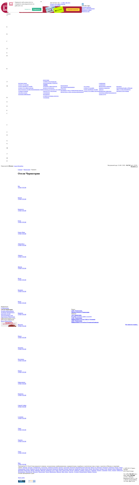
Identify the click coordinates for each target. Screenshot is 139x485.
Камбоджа (9, 71)
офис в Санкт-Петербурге (123, 89)
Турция (9, 130)
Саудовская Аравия (12, 115)
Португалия (10, 109)
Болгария (9, 31)
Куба (8, 78)
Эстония (9, 156)
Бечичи (20, 197)
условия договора (23, 91)
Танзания (9, 128)
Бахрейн (9, 28)
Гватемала (9, 42)
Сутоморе (20, 417)
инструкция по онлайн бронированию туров (30, 89)
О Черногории (5, 308)
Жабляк (20, 267)
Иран (8, 63)
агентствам (46, 80)
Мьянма (9, 96)
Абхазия (9, 16)
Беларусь (9, 29)
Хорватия (9, 142)
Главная (20, 169)
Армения (9, 25)
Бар (19, 186)
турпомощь (46, 97)
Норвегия (9, 100)
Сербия (9, 120)
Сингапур (9, 122)
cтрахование (46, 92)
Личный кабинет (86, 7)
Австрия (9, 18)
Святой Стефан (22, 405)
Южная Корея (10, 159)
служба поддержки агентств (50, 96)
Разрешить (36, 9)
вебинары (63, 88)
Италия (9, 67)
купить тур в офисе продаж (57, 4)
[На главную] (6, 12)
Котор (19, 301)
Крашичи (20, 313)
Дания (8, 50)
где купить (87, 86)
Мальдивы (9, 90)
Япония (9, 164)
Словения (9, 123)
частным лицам (22, 83)
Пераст (20, 336)
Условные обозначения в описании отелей (7, 313)
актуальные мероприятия (67, 87)
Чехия (8, 146)
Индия (8, 58)
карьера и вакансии (104, 88)
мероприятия (64, 85)
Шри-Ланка (10, 152)
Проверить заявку (87, 10)
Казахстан (9, 70)
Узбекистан (10, 133)
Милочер (20, 324)
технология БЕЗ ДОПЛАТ (50, 83)
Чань (19, 463)
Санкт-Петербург (18, 166)
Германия (9, 44)
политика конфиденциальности (107, 92)
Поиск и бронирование (88, 8)
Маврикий (9, 87)
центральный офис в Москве (124, 88)
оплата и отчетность (48, 88)
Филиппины (10, 136)
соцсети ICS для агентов (49, 91)
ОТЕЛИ (24, 187)
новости (101, 89)
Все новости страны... (131, 324)
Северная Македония (12, 117)
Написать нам (85, 11)
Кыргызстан (10, 80)
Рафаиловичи (21, 382)
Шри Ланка (65, 472)
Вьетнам (9, 40)
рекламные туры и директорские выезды (72, 90)
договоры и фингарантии (50, 86)
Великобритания (11, 35)
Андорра (9, 22)
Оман (8, 104)
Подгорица (21, 359)
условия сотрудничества (49, 81)
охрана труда (102, 94)
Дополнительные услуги (8, 318)
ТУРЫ (19, 187)
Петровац (20, 347)
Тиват (19, 428)
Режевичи (20, 393)
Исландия (9, 64)
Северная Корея (11, 116)
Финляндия (10, 138)
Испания (9, 65)
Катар (8, 73)
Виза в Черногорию (6, 321)
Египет (8, 54)
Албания (9, 21)
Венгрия (9, 37)
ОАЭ (8, 103)
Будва (19, 220)
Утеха (19, 451)
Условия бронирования (7, 311)
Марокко (9, 93)
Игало (19, 278)
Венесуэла (9, 38)
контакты (119, 86)
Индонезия (10, 60)
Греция (8, 45)
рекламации (46, 94)
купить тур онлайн (55, 5)
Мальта (8, 91)
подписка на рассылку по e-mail (51, 89)
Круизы (102, 469)
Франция (9, 139)
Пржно (20, 370)
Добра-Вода (21, 244)
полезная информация (24, 94)
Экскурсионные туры (7, 315)
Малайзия (9, 89)
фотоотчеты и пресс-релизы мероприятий (72, 92)
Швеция (9, 151)
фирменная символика (105, 91)
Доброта (20, 255)
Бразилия (9, 32)
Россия (8, 112)
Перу (8, 107)
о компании (102, 83)
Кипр (8, 74)
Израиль (9, 57)
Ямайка (9, 162)
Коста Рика (10, 77)
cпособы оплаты (22, 92)
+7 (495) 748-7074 (65, 2)
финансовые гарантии (105, 86)
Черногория (10, 145)
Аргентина (10, 24)
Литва (8, 84)
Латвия (8, 83)
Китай (8, 76)
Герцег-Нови (21, 232)
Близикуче (21, 209)
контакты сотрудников (122, 91)
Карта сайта (21, 477)
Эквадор (9, 155)
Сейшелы (9, 119)
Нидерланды (10, 99)
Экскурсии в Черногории (8, 316)
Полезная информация (8, 319)
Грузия (8, 47)
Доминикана (10, 51)
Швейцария (10, 149)
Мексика (9, 94)
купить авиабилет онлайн (25, 86)
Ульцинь (20, 440)
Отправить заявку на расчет (81, 315)
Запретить (28, 9)
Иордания (9, 61)
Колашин (20, 290)
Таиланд (9, 126)
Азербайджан (10, 19)
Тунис (8, 129)
